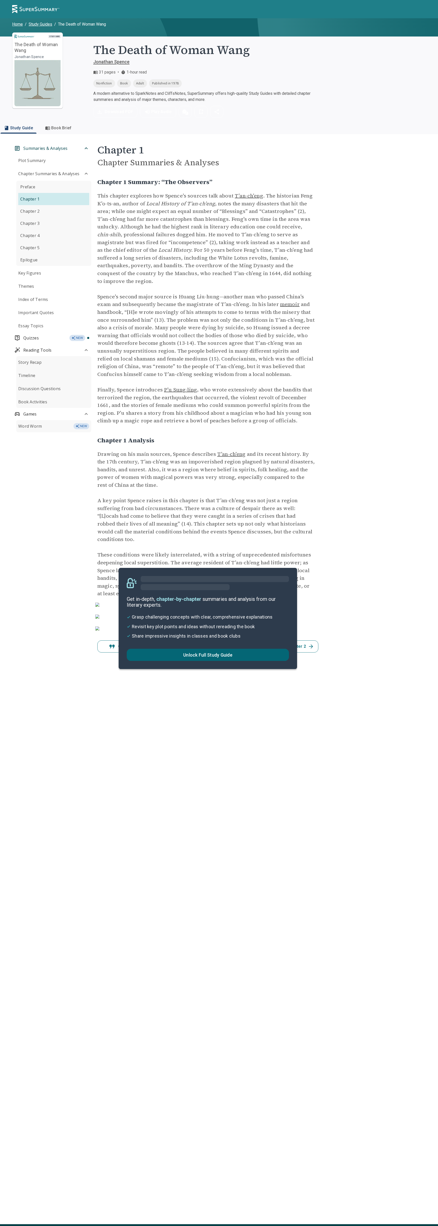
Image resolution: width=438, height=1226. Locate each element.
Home (17, 24)
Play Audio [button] (161, 111)
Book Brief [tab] (61, 127)
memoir (290, 304)
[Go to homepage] (35, 9)
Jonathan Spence (111, 61)
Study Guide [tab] (21, 127)
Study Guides (40, 24)
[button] (185, 112)
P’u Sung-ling (180, 389)
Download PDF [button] (119, 111)
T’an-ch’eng (249, 195)
